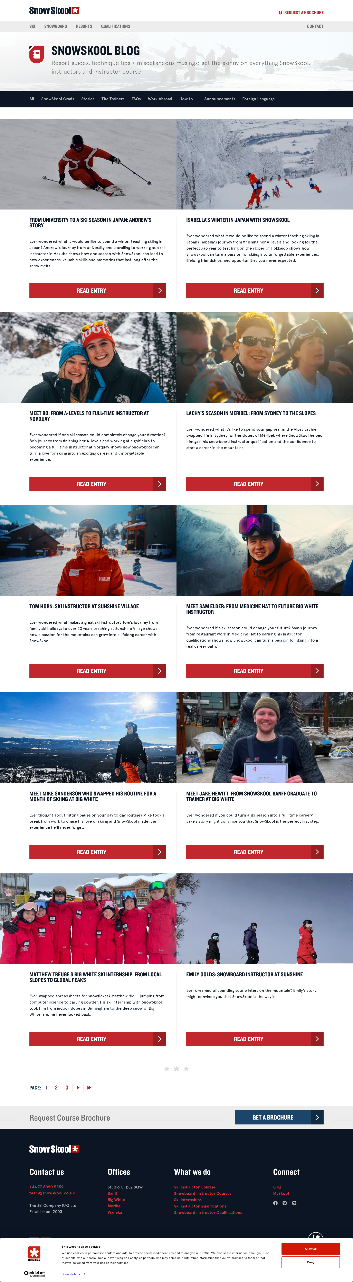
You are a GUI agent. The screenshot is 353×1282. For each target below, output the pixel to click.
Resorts (84, 26)
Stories (87, 98)
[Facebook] (275, 1203)
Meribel (115, 1206)
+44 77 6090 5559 (46, 1187)
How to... (188, 98)
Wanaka (115, 1212)
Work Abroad (160, 98)
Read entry (91, 290)
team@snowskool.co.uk (52, 1193)
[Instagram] (294, 1203)
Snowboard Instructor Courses (202, 1193)
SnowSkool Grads (57, 98)
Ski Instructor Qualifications (200, 1206)
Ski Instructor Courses (195, 1187)
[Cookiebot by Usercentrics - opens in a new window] (35, 1274)
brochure (304, 12)
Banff (112, 1193)
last (89, 1087)
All (31, 98)
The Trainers (113, 98)
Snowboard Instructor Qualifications (208, 1212)
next (78, 1087)
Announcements (219, 98)
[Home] (176, 1150)
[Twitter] (285, 1203)
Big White (116, 1199)
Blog (277, 1187)
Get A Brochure (272, 1117)
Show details (71, 1274)
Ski (32, 26)
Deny (310, 1262)
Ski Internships (188, 1199)
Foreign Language (258, 98)
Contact (315, 26)
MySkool (281, 1193)
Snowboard (55, 26)
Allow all (311, 1248)
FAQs (136, 98)
